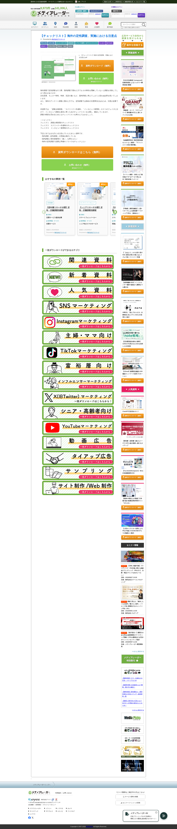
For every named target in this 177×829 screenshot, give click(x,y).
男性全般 (44, 43)
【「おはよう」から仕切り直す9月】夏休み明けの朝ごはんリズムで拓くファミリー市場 (132, 255)
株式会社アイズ (46, 799)
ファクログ (71, 811)
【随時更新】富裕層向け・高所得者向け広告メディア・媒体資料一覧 (132, 694)
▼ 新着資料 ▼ (132, 226)
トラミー (48, 808)
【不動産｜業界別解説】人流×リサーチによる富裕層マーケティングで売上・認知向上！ (132, 211)
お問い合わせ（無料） (98, 79)
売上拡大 (102, 43)
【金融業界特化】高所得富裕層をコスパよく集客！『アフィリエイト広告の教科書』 (132, 142)
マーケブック (34, 811)
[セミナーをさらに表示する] (132, 651)
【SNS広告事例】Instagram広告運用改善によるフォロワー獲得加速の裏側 (132, 82)
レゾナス (32, 814)
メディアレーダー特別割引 (132, 659)
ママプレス (49, 811)
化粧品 (70, 46)
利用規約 (58, 793)
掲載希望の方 (129, 2)
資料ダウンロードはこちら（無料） (79, 152)
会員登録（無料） (82, 11)
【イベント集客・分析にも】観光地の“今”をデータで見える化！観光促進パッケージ (132, 177)
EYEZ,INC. (89, 826)
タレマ (69, 808)
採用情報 (38, 804)
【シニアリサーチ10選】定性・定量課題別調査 (91, 208)
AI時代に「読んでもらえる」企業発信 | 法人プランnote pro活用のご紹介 (132, 315)
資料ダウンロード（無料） (98, 66)
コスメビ (60, 811)
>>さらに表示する (138, 710)
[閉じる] (156, 812)
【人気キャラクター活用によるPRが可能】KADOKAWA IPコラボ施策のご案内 (132, 531)
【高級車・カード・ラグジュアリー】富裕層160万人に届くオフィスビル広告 (132, 112)
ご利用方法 (118, 2)
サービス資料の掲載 (131, 797)
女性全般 (51, 43)
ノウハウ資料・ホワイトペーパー (86, 43)
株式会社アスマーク (58, 39)
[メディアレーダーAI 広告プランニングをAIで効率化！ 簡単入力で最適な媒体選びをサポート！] (162, 815)
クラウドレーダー (35, 808)
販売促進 (110, 43)
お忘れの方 (98, 14)
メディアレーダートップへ (41, 785)
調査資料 (71, 43)
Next (115, 212)
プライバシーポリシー (49, 804)
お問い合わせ (67, 793)
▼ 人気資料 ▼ (132, 389)
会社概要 (31, 804)
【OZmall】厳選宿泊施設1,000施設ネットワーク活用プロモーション (132, 374)
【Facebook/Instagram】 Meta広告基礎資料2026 (132, 472)
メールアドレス (79, 14)
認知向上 (44, 46)
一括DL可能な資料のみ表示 (131, 27)
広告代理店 (52, 46)
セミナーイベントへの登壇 (131, 803)
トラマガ (60, 808)
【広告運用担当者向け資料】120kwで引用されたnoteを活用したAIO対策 (132, 344)
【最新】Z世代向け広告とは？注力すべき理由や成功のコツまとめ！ (132, 703)
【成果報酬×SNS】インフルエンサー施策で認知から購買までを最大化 (132, 285)
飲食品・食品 (62, 46)
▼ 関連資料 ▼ (132, 53)
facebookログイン (96, 11)
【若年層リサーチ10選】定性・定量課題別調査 (58, 208)
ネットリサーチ (61, 43)
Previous (44, 212)
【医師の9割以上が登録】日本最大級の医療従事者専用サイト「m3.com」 (132, 501)
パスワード (94, 14)
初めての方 (107, 2)
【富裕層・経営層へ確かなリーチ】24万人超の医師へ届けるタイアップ (132, 443)
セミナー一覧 (140, 2)
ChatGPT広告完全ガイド (130, 411)
